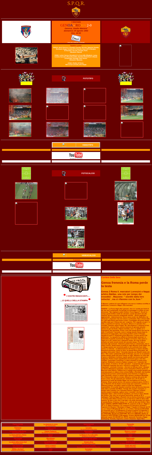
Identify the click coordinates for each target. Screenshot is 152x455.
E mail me (88, 450)
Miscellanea (51, 438)
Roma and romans (130, 432)
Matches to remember (50, 443)
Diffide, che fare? (18, 449)
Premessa (17, 428)
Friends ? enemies (51, 447)
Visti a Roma (130, 428)
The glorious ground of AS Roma (50, 432)
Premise (18, 429)
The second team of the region (88, 429)
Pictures (130, 425)
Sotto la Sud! (130, 442)
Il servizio (76, 260)
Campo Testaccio (50, 431)
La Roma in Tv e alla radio (89, 435)
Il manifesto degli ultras (88, 438)
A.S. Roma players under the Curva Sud (130, 443)
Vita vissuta (18, 438)
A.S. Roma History (18, 436)
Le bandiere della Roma (18, 431)
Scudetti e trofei (50, 428)
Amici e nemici (50, 445)
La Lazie (89, 428)
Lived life (17, 439)
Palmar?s (50, 429)
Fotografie (130, 424)
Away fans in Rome (130, 429)
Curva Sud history (18, 443)
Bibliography (130, 439)
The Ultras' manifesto (88, 439)
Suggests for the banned (17, 450)
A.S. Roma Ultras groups (88, 443)
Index (17, 425)
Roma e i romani (130, 431)
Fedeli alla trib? (130, 445)
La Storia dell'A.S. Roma (17, 435)
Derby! (50, 435)
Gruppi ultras (88, 442)
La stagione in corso (51, 424)
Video (130, 435)
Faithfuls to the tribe (130, 447)
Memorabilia (88, 431)
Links (50, 449)
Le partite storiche (50, 442)
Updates (88, 425)
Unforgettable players (18, 432)
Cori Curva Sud (18, 445)
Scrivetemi (88, 449)
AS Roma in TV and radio (88, 436)
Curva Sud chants (18, 447)
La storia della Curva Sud (18, 442)
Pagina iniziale (18, 424)
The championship (51, 425)
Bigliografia (130, 438)
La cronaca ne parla (88, 445)
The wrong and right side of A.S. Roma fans (88, 447)
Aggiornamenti (89, 424)
